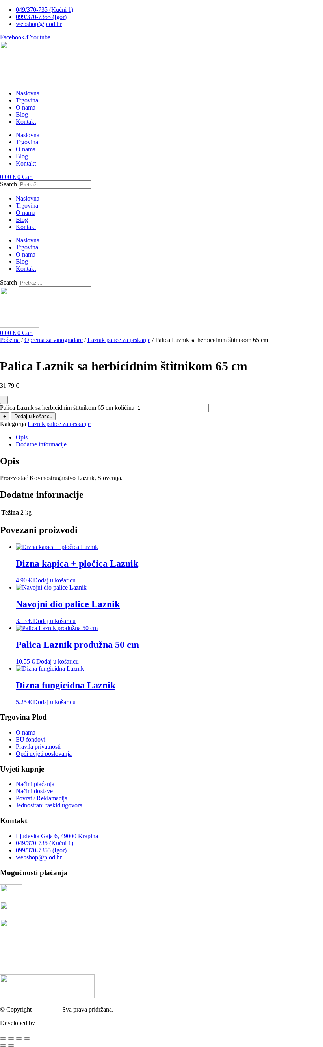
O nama (25, 107)
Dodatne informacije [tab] (41, 444)
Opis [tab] (22, 437)
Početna (10, 340)
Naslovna (27, 93)
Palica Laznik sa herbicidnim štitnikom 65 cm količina (67, 407)
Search (8, 184)
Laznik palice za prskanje (118, 340)
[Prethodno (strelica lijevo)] (3, 1045)
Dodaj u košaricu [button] (54, 580)
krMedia (47, 1022)
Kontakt (26, 121)
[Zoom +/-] (3, 1038)
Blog (22, 114)
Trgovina (27, 100)
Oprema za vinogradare (53, 340)
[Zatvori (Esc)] (27, 1038)
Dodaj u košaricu (33, 416)
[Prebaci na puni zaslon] (11, 1038)
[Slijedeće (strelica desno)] (11, 1045)
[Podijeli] (19, 1038)
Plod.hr (47, 1009)
